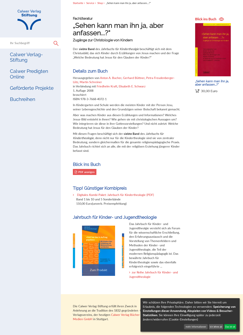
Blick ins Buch (206, 19)
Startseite (78, 2)
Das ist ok (230, 326)
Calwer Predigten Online (29, 73)
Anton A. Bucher (111, 78)
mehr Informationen (196, 326)
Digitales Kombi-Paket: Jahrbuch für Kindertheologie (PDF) (115, 195)
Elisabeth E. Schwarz (132, 86)
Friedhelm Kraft (107, 86)
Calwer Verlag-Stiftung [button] (26, 57)
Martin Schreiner (91, 82)
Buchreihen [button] (22, 99)
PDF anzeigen (86, 171)
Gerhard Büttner (134, 78)
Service (90, 2)
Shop (100, 2)
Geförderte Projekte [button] (32, 88)
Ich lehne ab (216, 326)
